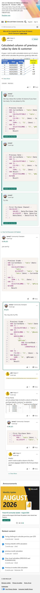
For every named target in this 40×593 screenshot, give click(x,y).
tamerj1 (10, 94)
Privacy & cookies (17, 583)
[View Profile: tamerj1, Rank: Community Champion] (4, 237)
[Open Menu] (37, 27)
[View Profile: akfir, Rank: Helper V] (3, 39)
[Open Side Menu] (2, 21)
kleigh (16, 563)
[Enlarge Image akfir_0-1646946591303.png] (22, 378)
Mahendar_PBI (19, 570)
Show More (6, 78)
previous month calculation (14, 551)
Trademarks (4, 586)
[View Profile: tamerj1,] (5, 95)
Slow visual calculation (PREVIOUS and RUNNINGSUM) (17, 559)
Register (30, 22)
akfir (8, 38)
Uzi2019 (15, 553)
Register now (6, 15)
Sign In (36, 22)
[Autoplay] (16, 523)
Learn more (23, 33)
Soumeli (17, 539)
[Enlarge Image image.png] (22, 408)
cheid (16, 546)
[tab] (19, 523)
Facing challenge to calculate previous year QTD (20, 536)
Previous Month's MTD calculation (16, 544)
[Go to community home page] (14, 22)
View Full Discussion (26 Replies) (11, 232)
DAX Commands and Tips (9, 27)
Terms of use (27, 583)
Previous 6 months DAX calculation (16, 567)
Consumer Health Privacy (26, 589)
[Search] (25, 22)
